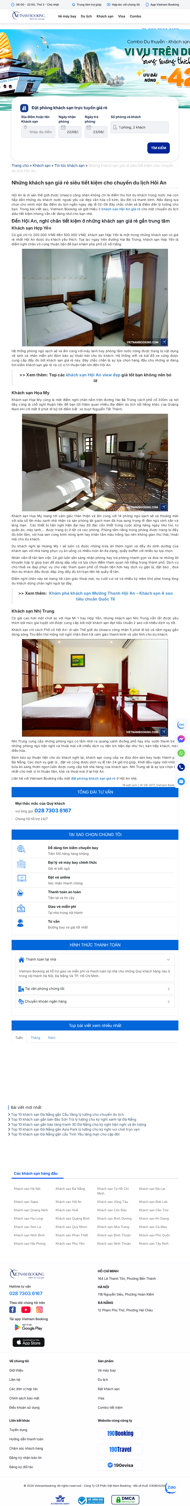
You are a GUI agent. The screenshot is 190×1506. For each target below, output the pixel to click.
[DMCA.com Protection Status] (125, 1500)
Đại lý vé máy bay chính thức (72, 862)
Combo (135, 16)
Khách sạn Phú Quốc (154, 1235)
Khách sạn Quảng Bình (73, 1218)
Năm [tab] (51, 1038)
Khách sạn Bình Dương (114, 1218)
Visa (121, 16)
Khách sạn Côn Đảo (112, 1210)
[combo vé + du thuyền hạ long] (95, 70)
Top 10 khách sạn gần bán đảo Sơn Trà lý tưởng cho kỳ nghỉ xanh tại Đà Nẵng (73, 1119)
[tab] (95, 959)
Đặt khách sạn (109, 1389)
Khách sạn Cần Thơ (153, 1210)
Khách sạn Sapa (26, 1202)
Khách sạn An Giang (154, 1218)
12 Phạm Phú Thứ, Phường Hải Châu (125, 1310)
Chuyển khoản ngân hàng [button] (45, 1001)
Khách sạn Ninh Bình (29, 1235)
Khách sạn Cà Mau (153, 1227)
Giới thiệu (16, 1370)
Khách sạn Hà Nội (27, 1189)
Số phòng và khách (126, 117)
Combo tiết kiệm (110, 1407)
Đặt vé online (59, 877)
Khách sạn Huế (67, 1210)
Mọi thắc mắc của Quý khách (40, 803)
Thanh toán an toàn (64, 892)
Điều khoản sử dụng (24, 1407)
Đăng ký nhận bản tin (25, 1458)
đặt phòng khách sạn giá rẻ (93, 778)
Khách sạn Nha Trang (113, 1227)
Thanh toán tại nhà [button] (41, 959)
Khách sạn (105, 16)
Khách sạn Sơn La (27, 1227)
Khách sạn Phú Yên (70, 1243)
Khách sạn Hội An (69, 1202)
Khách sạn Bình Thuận (114, 1235)
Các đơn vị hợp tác (23, 1389)
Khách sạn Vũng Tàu (112, 1202)
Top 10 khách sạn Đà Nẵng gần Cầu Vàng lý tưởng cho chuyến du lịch (67, 1114)
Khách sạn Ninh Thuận (114, 1243)
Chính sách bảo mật (24, 1398)
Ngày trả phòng (91, 119)
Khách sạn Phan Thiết (72, 1235)
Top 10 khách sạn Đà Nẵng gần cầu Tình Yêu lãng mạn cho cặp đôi (65, 1134)
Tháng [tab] (35, 1038)
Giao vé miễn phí (62, 906)
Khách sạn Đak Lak (153, 1202)
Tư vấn (54, 921)
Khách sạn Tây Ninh (154, 1243)
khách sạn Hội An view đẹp (93, 374)
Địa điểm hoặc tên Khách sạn (35, 119)
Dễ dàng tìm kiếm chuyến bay (73, 848)
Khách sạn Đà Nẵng (70, 1189)
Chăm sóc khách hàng (26, 1448)
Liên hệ (14, 1379)
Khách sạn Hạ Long (28, 1218)
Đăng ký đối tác (21, 1467)
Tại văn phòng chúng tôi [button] (44, 988)
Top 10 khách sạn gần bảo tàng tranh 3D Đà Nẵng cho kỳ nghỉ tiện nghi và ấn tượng (78, 1124)
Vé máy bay (67, 16)
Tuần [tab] (19, 1038)
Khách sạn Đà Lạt (152, 1189)
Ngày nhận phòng (67, 119)
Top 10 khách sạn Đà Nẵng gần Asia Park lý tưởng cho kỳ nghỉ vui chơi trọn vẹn (75, 1129)
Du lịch (86, 16)
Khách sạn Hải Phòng (30, 1243)
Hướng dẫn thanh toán (26, 1439)
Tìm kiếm (158, 148)
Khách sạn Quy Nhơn (71, 1227)
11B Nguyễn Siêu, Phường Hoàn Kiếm (126, 1294)
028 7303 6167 (53, 810)
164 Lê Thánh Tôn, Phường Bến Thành (127, 1278)
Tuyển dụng (18, 1430)
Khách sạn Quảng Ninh (31, 1210)
